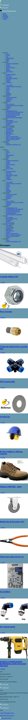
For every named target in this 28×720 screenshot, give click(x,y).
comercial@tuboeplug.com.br (9, 11)
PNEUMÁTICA (10, 133)
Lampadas (8, 79)
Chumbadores (9, 123)
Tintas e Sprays (9, 71)
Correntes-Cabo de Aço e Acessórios (14, 105)
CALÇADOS (9, 85)
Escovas (8, 55)
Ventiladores (9, 82)
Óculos (7, 92)
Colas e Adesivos (10, 104)
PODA (7, 143)
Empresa (5, 15)
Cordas (7, 87)
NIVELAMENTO (10, 67)
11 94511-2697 (4, 7)
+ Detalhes (2, 282)
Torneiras (8, 135)
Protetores (8, 93)
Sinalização (8, 94)
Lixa (7, 56)
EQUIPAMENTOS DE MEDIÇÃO (14, 112)
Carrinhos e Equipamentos (12, 63)
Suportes (8, 81)
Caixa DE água (9, 129)
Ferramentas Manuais (11, 116)
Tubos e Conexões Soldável (12, 139)
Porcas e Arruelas (10, 125)
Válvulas (8, 140)
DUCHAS (8, 75)
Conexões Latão (10, 131)
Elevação (8, 89)
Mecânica (8, 101)
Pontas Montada (10, 58)
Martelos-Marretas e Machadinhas (14, 117)
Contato (5, 19)
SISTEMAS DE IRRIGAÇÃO (13, 144)
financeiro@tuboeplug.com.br (7, 715)
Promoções (5, 16)
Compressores (9, 98)
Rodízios (8, 108)
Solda (7, 60)
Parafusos (8, 124)
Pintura (7, 69)
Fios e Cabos (9, 77)
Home (4, 13)
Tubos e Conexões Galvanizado (13, 137)
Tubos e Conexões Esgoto (12, 136)
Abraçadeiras (9, 128)
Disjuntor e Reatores (11, 74)
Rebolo (7, 59)
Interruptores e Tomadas (11, 78)
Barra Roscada (9, 120)
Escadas (8, 65)
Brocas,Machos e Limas (11, 121)
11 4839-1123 (4, 708)
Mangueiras (8, 132)
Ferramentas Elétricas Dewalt (13, 113)
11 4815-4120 (4, 5)
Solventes (8, 70)
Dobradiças (8, 106)
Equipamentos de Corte (11, 110)
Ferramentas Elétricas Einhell (13, 115)
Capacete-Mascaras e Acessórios (13, 86)
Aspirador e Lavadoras (11, 97)
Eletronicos (8, 100)
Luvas (7, 90)
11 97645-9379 (4, 704)
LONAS (8, 66)
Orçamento (5, 17)
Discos (7, 54)
